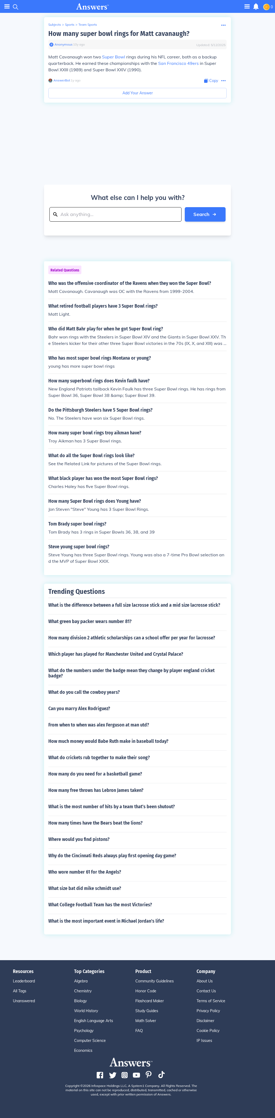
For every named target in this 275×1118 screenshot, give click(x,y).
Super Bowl (113, 56)
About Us (205, 981)
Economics (83, 1050)
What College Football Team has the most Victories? (100, 905)
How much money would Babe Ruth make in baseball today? (108, 741)
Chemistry (83, 991)
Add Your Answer (137, 93)
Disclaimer (205, 1020)
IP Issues (204, 1040)
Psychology (83, 1030)
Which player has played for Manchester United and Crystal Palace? (115, 654)
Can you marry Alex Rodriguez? (79, 708)
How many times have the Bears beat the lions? (95, 823)
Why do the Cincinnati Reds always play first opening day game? (112, 856)
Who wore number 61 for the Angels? (84, 872)
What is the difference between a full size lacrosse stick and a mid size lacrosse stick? (134, 605)
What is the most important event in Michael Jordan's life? (106, 921)
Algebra (81, 981)
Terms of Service (211, 1000)
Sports (69, 25)
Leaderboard (24, 981)
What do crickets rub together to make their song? (99, 758)
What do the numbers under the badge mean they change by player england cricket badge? (131, 673)
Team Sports (87, 25)
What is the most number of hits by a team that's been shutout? (111, 807)
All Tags (19, 991)
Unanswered (24, 1000)
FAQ (139, 1030)
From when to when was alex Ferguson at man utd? (98, 725)
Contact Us (206, 991)
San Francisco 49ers (178, 63)
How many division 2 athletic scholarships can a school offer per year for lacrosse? (131, 638)
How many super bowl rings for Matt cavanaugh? (118, 33)
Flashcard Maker (149, 1000)
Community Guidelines (154, 981)
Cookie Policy (208, 1030)
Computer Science (90, 1040)
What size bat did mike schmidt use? (84, 888)
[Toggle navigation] (7, 6)
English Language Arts (93, 1020)
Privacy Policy (208, 1010)
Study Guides (146, 1010)
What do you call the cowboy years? (84, 692)
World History (86, 1010)
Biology (80, 1000)
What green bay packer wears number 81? (90, 621)
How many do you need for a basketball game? (95, 774)
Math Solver (145, 1020)
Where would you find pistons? (79, 839)
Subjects (54, 25)
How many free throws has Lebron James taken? (95, 790)
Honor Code (145, 991)
